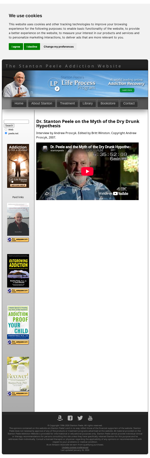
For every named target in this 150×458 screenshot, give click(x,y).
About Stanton (41, 103)
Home (19, 103)
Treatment (67, 103)
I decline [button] (32, 46)
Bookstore (108, 103)
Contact (129, 103)
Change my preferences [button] (59, 46)
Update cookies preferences (75, 447)
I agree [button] (16, 46)
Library (88, 103)
